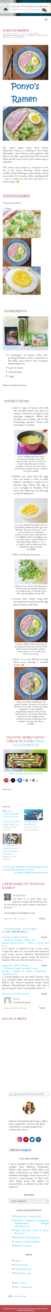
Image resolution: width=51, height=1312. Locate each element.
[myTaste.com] (17, 1296)
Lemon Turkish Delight (27, 1241)
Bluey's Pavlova (23, 1246)
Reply (42, 918)
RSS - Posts (20, 1283)
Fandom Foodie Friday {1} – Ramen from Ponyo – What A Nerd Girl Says (25, 943)
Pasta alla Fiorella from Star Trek (25, 773)
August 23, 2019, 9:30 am (15, 965)
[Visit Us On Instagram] (19, 1139)
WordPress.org (22, 1273)
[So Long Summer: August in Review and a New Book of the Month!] (12, 839)
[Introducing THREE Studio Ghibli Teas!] (12, 814)
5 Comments (18, 37)
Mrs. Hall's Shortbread (26, 1237)
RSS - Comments (23, 1287)
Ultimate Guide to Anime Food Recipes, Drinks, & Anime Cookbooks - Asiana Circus (25, 971)
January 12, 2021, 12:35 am (15, 1008)
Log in (17, 1260)
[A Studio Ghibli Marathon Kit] (33, 814)
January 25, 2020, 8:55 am (15, 993)
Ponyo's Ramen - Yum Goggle (20, 929)
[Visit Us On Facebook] (38, 1139)
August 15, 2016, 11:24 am (14, 919)
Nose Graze (29, 1310)
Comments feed (22, 1269)
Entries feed (20, 1265)
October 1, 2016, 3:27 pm (15, 937)
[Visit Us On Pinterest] (26, 1139)
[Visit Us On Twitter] (32, 1139)
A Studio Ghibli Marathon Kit (30, 872)
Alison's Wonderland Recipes (21, 34)
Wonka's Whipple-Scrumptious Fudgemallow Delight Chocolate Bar (31, 1223)
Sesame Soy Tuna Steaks (27, 1216)
